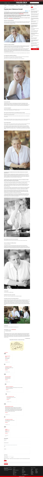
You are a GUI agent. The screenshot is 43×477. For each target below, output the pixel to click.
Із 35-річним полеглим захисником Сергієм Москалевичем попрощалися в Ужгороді (35, 19)
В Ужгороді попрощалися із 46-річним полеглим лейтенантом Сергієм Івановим (35, 45)
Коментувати (6, 352)
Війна (31, 5)
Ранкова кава (35, 5)
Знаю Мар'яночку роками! (8, 366)
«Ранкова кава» (10, 18)
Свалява (32, 471)
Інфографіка (27, 5)
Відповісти (6, 379)
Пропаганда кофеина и (8, 376)
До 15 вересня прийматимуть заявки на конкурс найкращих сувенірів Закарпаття (35, 41)
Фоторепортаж (24, 0)
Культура (17, 5)
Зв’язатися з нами (6, 468)
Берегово (36, 471)
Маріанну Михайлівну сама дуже (9, 406)
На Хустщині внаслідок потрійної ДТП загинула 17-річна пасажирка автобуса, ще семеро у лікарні (35, 12)
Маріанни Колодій (21, 13)
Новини (17, 0)
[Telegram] (26, 474)
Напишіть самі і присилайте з (9, 386)
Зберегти (5, 460)
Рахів (31, 470)
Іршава (36, 470)
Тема (4, 446)
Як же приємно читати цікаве (9, 419)
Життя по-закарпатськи (11, 5)
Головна (15, 0)
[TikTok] (27, 474)
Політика (5, 5)
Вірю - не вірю (22, 5)
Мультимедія (20, 0)
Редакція (28, 0)
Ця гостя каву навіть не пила (10, 396)
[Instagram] (23, 474)
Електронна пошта (6, 442)
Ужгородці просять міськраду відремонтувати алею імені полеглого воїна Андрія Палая (35, 33)
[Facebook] (22, 474)
